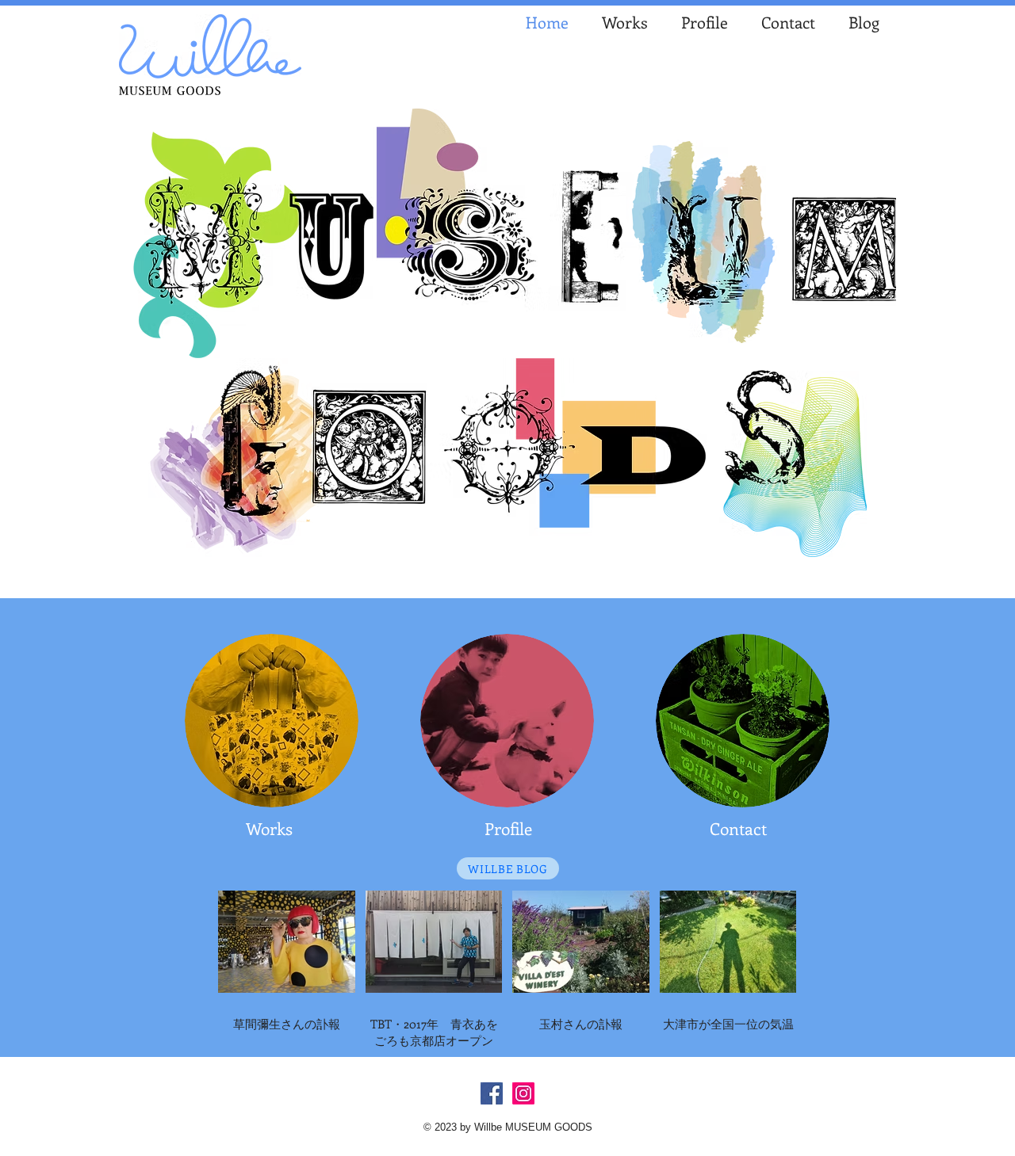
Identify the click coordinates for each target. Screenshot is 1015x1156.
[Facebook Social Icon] (492, 1093)
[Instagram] (523, 1093)
